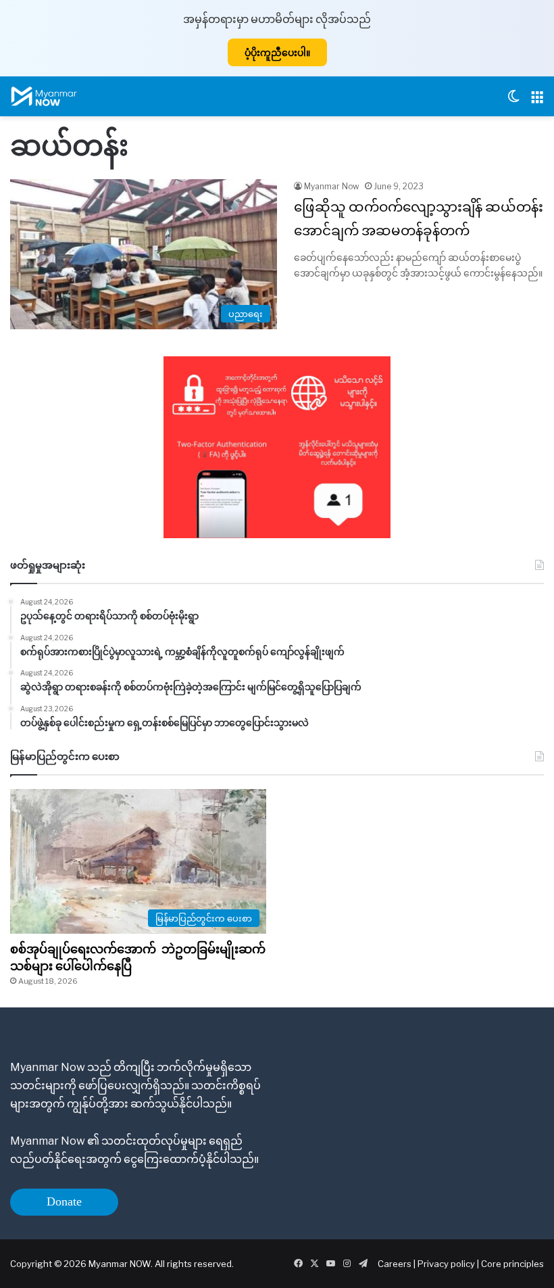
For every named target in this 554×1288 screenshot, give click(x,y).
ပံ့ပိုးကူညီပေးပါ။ (277, 52)
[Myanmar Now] (44, 96)
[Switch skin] (513, 102)
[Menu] (537, 102)
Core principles (512, 1263)
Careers (395, 1263)
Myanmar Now (331, 186)
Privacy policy (446, 1263)
